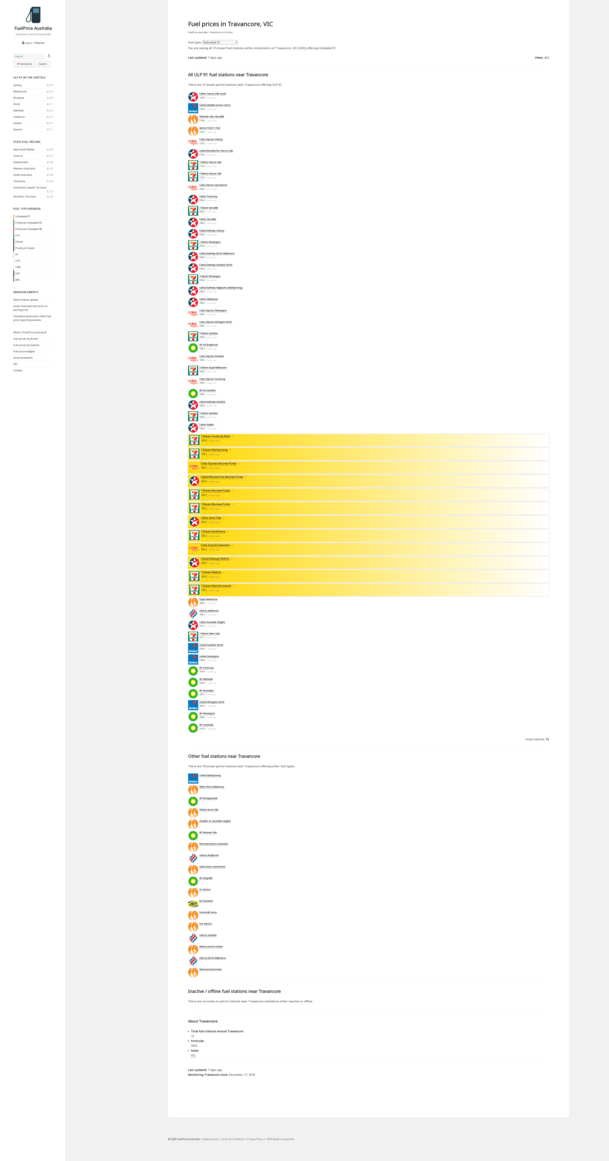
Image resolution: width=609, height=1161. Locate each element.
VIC (193, 1055)
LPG (17, 260)
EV (16, 254)
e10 (17, 235)
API (15, 364)
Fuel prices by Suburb (26, 345)
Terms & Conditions (232, 1139)
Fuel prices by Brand (25, 338)
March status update (25, 299)
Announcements (25, 292)
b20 (17, 273)
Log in (28, 43)
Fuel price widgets (24, 351)
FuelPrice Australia (33, 28)
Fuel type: (195, 42)
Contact (17, 370)
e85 (17, 279)
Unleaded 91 (22, 216)
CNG (18, 267)
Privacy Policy (255, 1139)
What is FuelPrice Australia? (30, 332)
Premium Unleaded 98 (28, 229)
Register (40, 43)
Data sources (210, 1139)
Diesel (19, 241)
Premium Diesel (25, 248)
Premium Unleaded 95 (28, 222)
